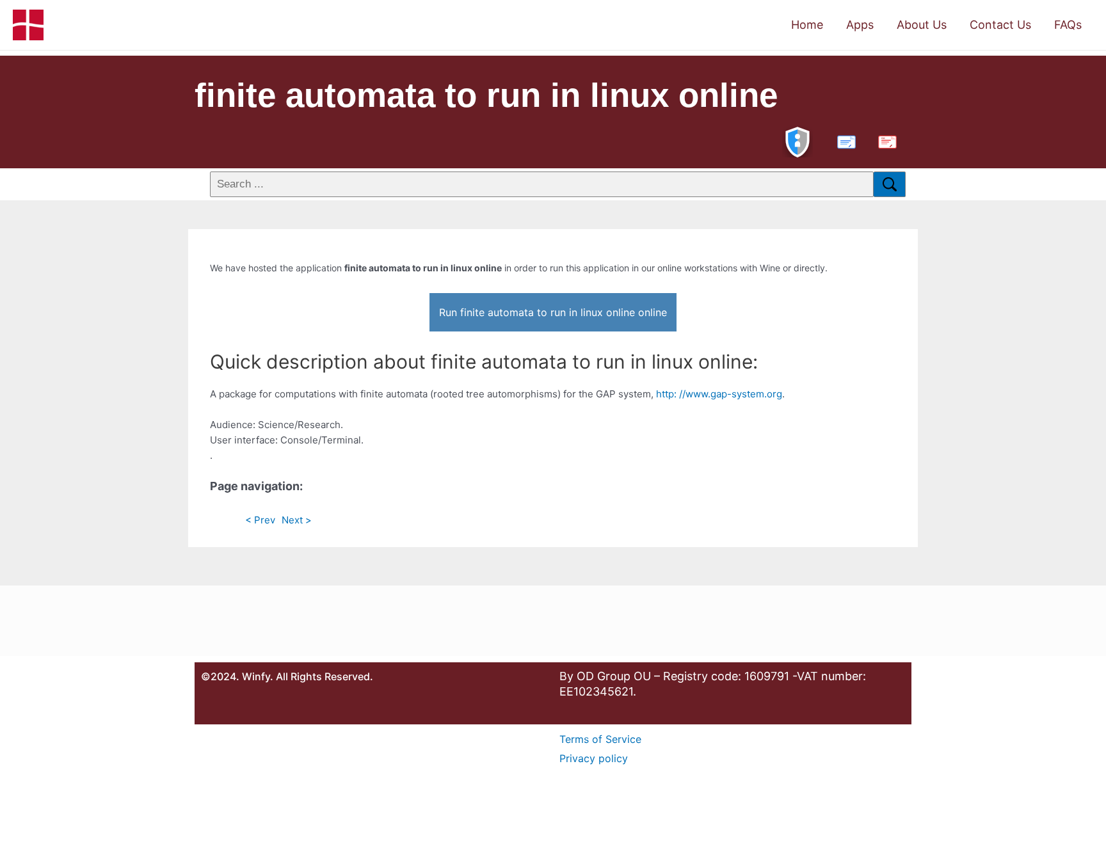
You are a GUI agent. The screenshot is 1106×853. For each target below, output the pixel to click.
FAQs (1068, 24)
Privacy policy (593, 758)
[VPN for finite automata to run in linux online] (797, 140)
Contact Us (1000, 24)
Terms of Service (600, 739)
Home (807, 24)
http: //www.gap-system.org (719, 394)
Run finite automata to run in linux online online (553, 312)
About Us (922, 24)
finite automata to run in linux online (486, 95)
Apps (860, 24)
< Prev (260, 520)
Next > (297, 520)
